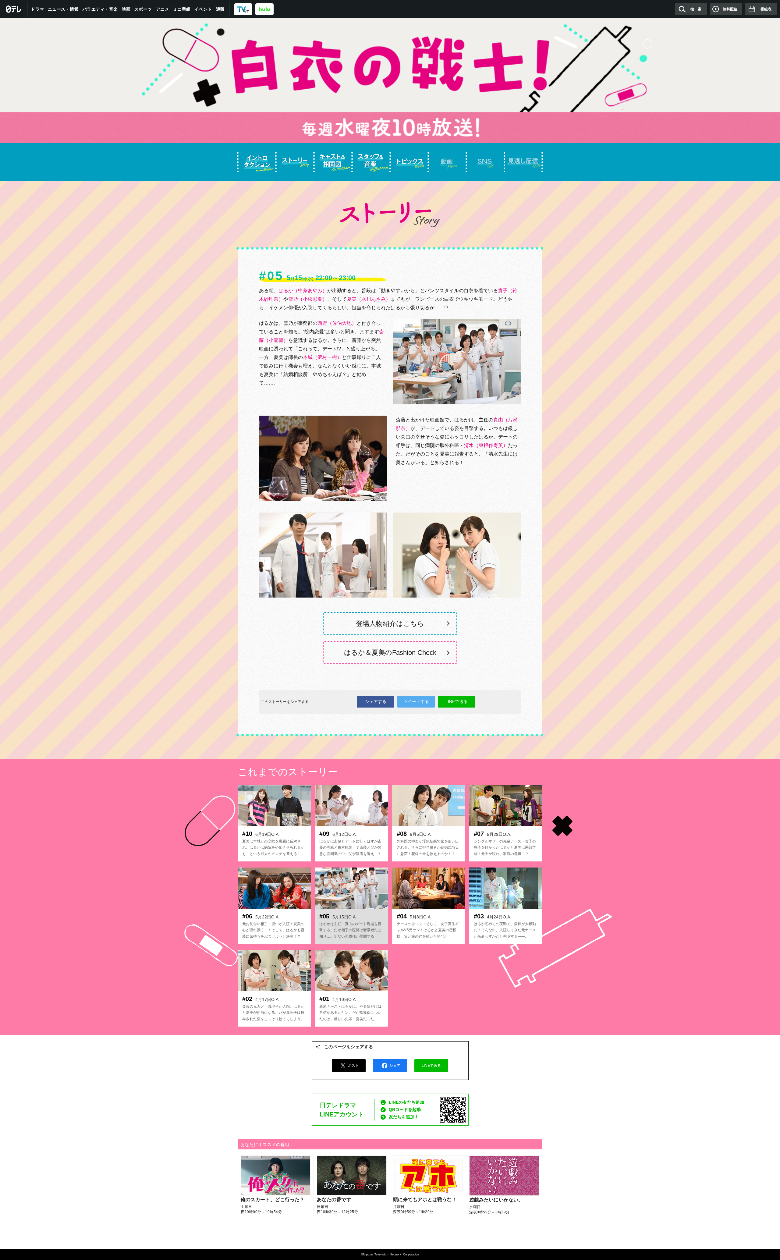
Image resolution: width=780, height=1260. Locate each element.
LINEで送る (456, 701)
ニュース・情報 (63, 9)
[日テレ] (13, 9)
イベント (203, 9)
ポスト (353, 1065)
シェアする (375, 701)
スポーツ (143, 9)
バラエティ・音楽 (100, 9)
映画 (126, 9)
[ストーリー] (295, 162)
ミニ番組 (182, 9)
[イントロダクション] (257, 162)
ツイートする (416, 701)
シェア (394, 1065)
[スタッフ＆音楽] (371, 162)
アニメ (162, 9)
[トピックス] (409, 162)
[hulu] (264, 9)
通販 (220, 9)
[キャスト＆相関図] (333, 162)
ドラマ (37, 9)
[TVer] (243, 9)
